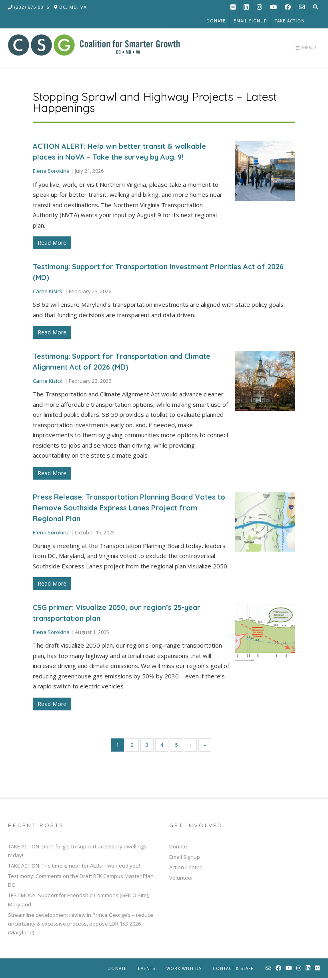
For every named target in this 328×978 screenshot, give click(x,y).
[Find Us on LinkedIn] (246, 7)
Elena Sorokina (51, 170)
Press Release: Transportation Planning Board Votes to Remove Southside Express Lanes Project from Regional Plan (129, 507)
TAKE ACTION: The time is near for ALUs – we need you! (74, 865)
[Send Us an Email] (302, 7)
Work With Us (184, 968)
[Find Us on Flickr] (233, 7)
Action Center (185, 867)
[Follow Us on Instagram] (259, 7)
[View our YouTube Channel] (273, 7)
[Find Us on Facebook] (288, 7)
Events (146, 968)
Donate (216, 21)
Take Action (290, 21)
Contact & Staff (233, 968)
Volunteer (181, 877)
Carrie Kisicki (48, 291)
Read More (52, 242)
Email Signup (250, 21)
